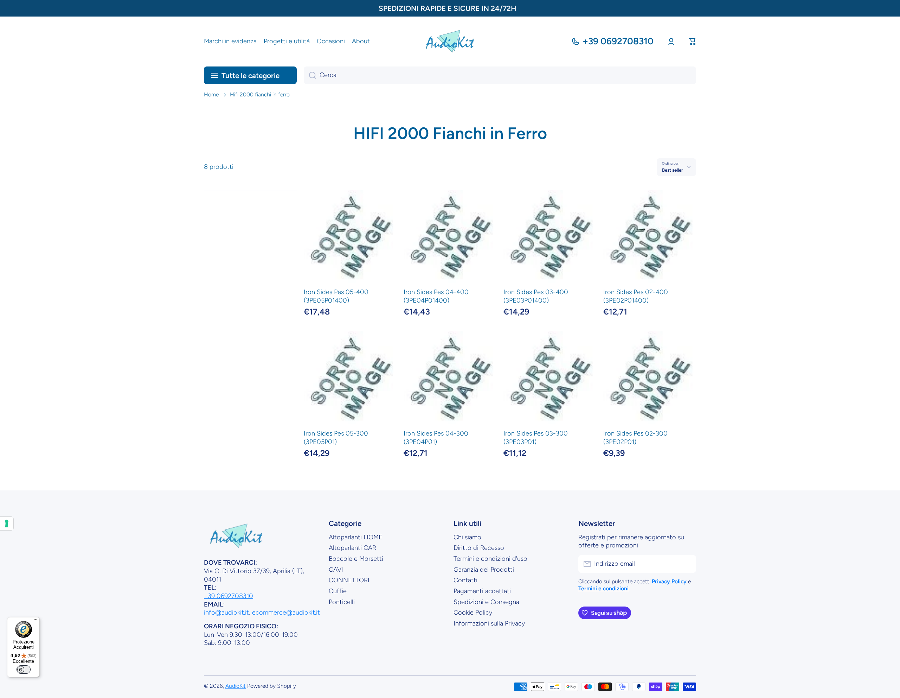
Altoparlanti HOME (355, 537)
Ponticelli (342, 602)
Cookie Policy (473, 612)
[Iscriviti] (687, 564)
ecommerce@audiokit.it (286, 612)
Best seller (672, 170)
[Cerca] (310, 75)
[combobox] (500, 75)
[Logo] (450, 41)
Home (211, 94)
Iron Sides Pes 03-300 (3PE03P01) (535, 438)
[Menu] (35, 621)
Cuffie (338, 591)
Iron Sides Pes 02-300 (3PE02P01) (635, 438)
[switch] (24, 669)
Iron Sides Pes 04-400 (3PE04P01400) (436, 296)
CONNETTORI (349, 580)
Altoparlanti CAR (352, 548)
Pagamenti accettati (482, 591)
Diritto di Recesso (479, 548)
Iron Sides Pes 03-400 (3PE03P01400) (535, 296)
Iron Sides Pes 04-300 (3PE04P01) (436, 438)
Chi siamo (467, 537)
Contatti (465, 580)
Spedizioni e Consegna (486, 602)
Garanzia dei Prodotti (484, 569)
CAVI (336, 569)
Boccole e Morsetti (356, 559)
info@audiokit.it (226, 612)
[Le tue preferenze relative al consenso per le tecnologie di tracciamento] (6, 523)
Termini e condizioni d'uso (490, 559)
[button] (692, 41)
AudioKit (235, 686)
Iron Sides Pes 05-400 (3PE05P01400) (336, 296)
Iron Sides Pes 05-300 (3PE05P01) (336, 438)
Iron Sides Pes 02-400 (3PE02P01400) (635, 296)
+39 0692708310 (618, 41)
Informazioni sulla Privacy (489, 623)
